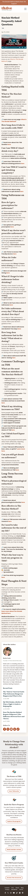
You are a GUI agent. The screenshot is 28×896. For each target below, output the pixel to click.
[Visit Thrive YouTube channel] (11, 729)
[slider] (12, 47)
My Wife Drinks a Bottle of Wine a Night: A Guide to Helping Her (12, 704)
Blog (22, 888)
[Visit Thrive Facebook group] (4, 729)
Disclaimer (14, 889)
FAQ (12, 888)
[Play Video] (2, 47)
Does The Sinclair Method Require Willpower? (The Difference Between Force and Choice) (13, 715)
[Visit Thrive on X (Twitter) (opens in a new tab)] (8, 893)
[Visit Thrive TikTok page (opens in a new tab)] (17, 893)
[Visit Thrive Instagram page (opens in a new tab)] (10, 893)
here (9, 144)
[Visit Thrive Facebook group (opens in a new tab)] (5, 893)
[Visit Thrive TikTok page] (18, 729)
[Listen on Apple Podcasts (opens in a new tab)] (22, 893)
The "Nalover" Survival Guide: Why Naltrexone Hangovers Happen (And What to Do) (13, 694)
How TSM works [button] (14, 791)
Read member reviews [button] (14, 849)
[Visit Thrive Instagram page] (7, 729)
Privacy (7, 889)
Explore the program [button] (14, 821)
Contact (7, 888)
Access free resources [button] (14, 877)
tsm (3, 28)
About (17, 888)
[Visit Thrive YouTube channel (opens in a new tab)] (14, 893)
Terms (21, 889)
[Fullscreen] (25, 47)
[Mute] (19, 47)
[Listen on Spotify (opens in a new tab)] (19, 893)
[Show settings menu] (22, 47)
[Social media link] (14, 729)
